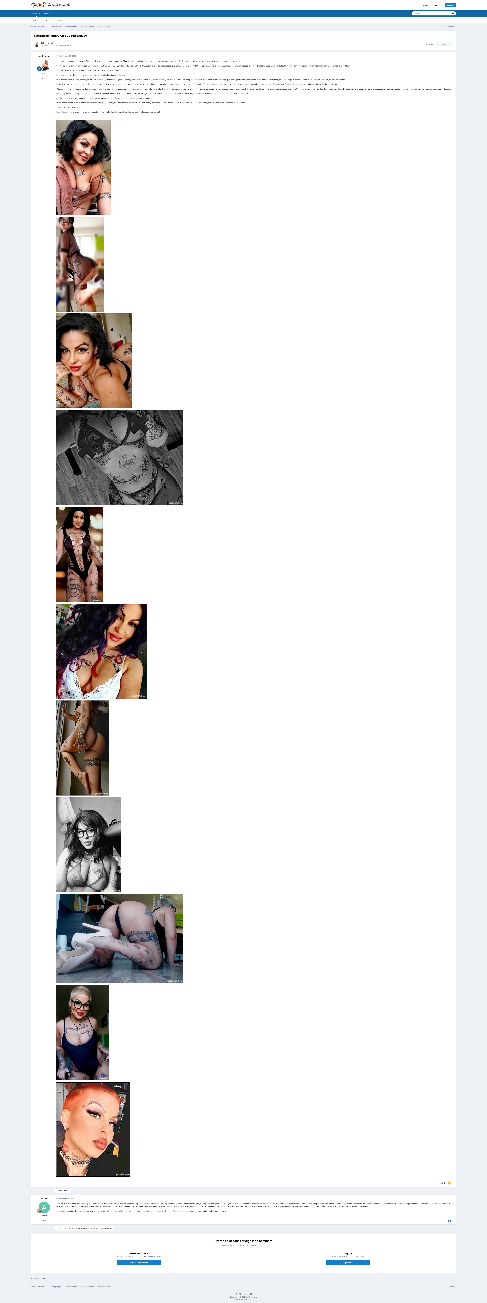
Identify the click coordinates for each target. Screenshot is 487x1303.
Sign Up (450, 5)
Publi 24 (64, 13)
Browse (36, 13)
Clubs (33, 20)
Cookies (248, 1294)
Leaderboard (57, 20)
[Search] (453, 13)
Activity (47, 13)
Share (430, 44)
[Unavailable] (83, 167)
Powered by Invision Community (243, 1299)
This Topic (443, 13)
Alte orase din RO (65, 46)
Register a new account (139, 1263)
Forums (44, 20)
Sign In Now (348, 1263)
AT (55, 13)
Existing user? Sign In (431, 5)
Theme (238, 1294)
